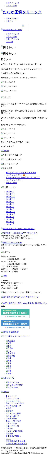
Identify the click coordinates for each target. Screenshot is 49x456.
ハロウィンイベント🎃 (15, 175)
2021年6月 (10, 219)
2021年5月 (10, 222)
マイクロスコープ (13, 406)
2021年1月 (10, 224)
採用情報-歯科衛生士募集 (16, 444)
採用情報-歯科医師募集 (15, 441)
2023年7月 (10, 202)
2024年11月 (10, 197)
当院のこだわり (12, 3)
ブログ (8, 439)
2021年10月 (10, 214)
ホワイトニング (12, 416)
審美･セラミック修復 (15, 403)
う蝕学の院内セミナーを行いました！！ (23, 178)
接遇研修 (9, 434)
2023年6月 (10, 204)
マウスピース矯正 (13, 413)
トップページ (11, 396)
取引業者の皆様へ (13, 436)
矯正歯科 (9, 411)
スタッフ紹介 (11, 6)
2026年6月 (10, 192)
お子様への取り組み (14, 431)
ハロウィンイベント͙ (14, 180)
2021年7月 (10, 217)
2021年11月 (10, 212)
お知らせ (9, 21)
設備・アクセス (12, 18)
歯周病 (8, 408)
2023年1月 (10, 207)
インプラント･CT (13, 401)
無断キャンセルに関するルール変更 (21, 173)
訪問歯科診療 (11, 418)
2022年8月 (10, 209)
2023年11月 (10, 199)
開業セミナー (11, 183)
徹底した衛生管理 (13, 421)
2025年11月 (10, 194)
